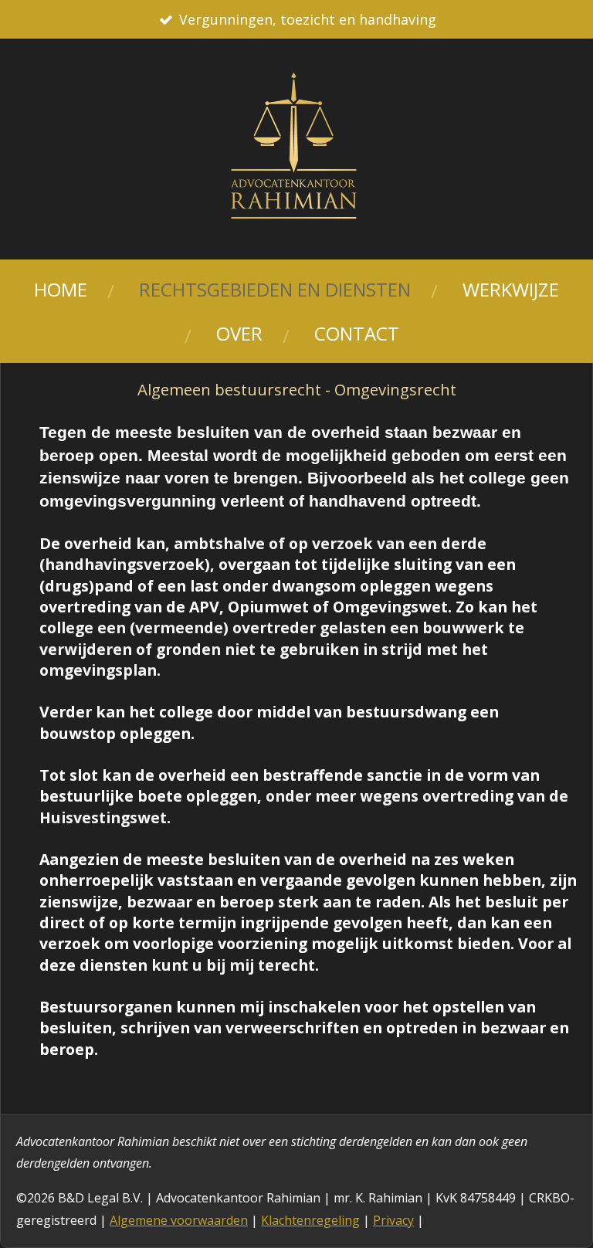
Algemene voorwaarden (179, 1220)
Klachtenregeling (310, 1220)
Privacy (393, 1220)
